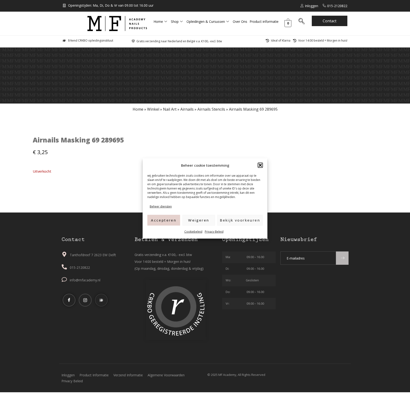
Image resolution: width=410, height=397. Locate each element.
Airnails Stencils (211, 109)
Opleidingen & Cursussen (205, 21)
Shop (175, 21)
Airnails (187, 109)
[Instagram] (85, 300)
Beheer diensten (161, 206)
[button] (260, 165)
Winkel (153, 109)
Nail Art (170, 109)
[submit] (342, 258)
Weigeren (198, 220)
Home (158, 21)
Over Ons (240, 21)
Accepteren (163, 220)
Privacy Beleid (214, 231)
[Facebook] (69, 300)
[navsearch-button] (301, 22)
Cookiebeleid (193, 231)
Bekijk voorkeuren (240, 220)
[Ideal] (101, 300)
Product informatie (264, 21)
